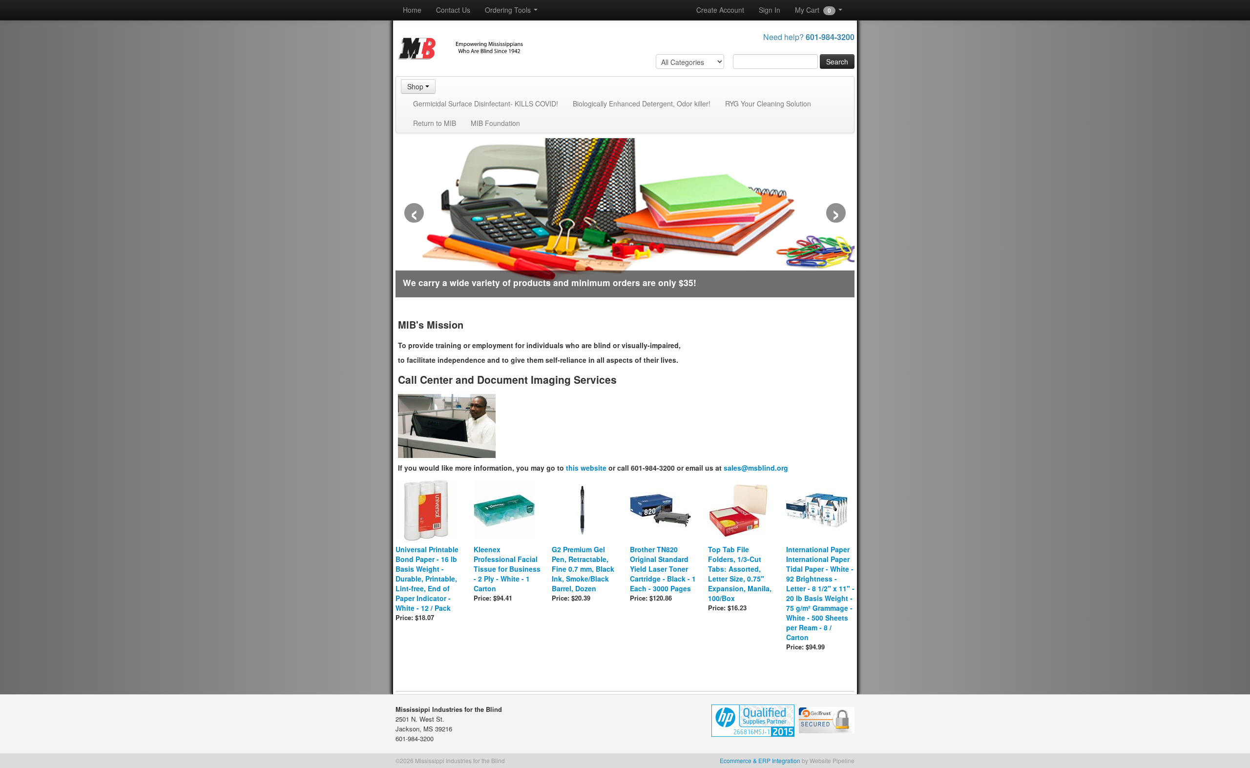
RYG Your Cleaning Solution (768, 103)
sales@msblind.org (756, 468)
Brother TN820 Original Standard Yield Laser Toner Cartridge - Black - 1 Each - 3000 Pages (663, 568)
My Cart (813, 10)
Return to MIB (434, 123)
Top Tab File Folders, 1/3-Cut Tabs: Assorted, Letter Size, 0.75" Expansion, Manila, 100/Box (739, 573)
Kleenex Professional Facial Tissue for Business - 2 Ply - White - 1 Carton (507, 568)
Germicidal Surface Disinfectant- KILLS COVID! (485, 103)
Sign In (769, 10)
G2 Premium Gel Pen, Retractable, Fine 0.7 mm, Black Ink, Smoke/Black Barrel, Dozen (583, 568)
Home (412, 10)
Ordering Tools (509, 10)
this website (586, 468)
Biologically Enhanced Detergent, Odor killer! (641, 103)
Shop (416, 86)
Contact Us (453, 10)
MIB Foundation (495, 123)
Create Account (720, 10)
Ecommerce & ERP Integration (760, 760)
